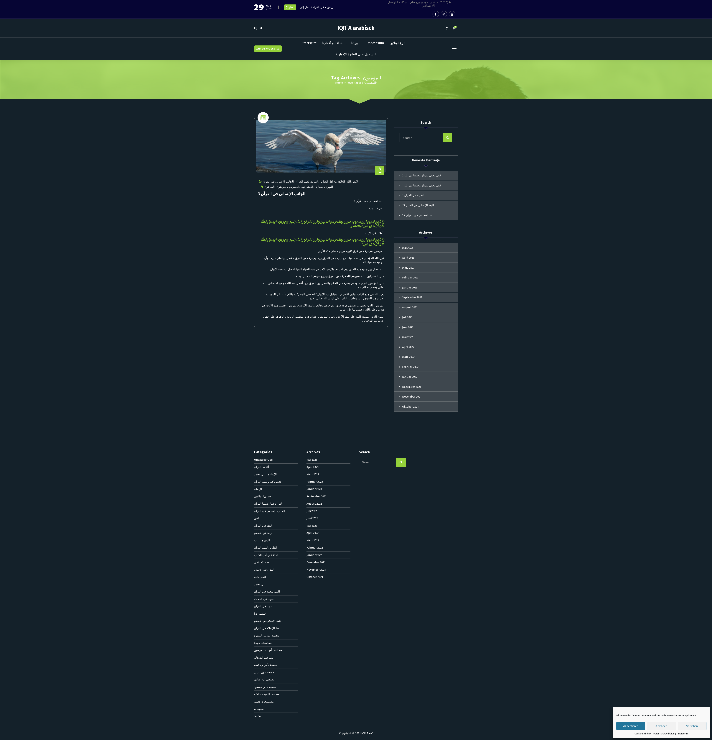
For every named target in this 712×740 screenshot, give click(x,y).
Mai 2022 (407, 337)
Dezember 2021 (411, 386)
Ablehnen (661, 726)
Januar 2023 (409, 287)
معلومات (259, 709)
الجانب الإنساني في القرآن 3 (281, 193)
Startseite (309, 43)
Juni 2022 (407, 327)
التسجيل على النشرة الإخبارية (356, 54)
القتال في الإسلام (264, 569)
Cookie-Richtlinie (643, 733)
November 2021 (411, 396)
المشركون (307, 186)
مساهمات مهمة (263, 643)
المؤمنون (281, 186)
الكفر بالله (353, 181)
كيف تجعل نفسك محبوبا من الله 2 (421, 175)
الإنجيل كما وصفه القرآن (268, 481)
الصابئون (269, 186)
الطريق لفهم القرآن (307, 181)
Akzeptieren (630, 726)
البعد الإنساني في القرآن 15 (418, 205)
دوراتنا (355, 43)
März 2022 (408, 357)
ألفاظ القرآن (261, 467)
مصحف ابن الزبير (264, 672)
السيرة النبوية (262, 540)
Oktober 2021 (410, 406)
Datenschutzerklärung (664, 733)
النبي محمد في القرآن (267, 591)
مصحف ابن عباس (264, 679)
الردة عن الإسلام (263, 533)
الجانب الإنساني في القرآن (278, 181)
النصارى (319, 186)
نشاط (257, 716)
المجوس (294, 186)
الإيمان (258, 489)
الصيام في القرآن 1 (413, 195)
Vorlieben (692, 726)
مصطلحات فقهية (264, 701)
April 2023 (408, 257)
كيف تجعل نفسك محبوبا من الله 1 (421, 185)
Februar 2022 (410, 367)
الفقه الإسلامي (262, 562)
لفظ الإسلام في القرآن (267, 628)
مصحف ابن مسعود (265, 687)
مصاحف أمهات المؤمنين (268, 650)
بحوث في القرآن (263, 606)
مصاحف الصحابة (263, 657)
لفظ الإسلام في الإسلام (267, 621)
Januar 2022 (409, 376)
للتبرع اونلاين (398, 43)
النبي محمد (260, 584)
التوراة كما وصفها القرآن (268, 503)
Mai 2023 (407, 248)
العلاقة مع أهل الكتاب (332, 181)
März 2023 (408, 267)
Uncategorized (263, 459)
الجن (257, 518)
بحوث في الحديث (264, 599)
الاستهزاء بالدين (263, 496)
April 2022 (408, 347)
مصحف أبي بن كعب (265, 665)
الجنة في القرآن (263, 525)
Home (339, 82)
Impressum (683, 733)
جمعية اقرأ (260, 613)
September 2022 (412, 297)
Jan (380, 170)
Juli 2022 (407, 317)
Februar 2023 (410, 277)
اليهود (329, 186)
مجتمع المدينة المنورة (266, 635)
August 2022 (410, 307)
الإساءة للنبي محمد (265, 474)
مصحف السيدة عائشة (266, 694)
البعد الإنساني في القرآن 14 (418, 215)
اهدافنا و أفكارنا (333, 43)
